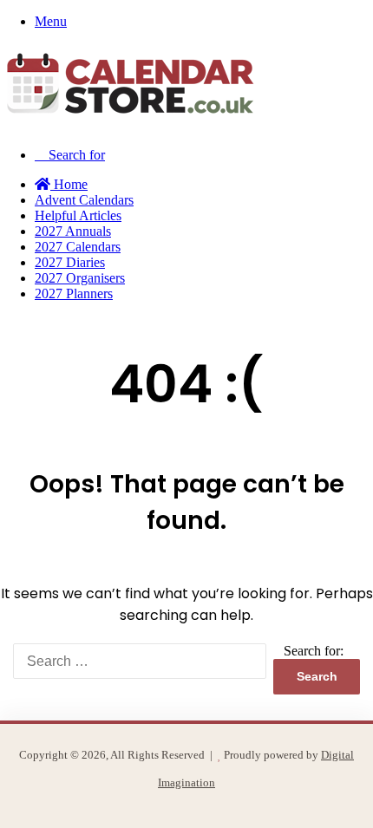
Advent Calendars (84, 199)
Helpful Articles (78, 215)
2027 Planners (74, 293)
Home (69, 184)
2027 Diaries (70, 262)
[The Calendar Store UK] (130, 125)
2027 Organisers (80, 278)
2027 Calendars (78, 246)
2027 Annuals (73, 231)
